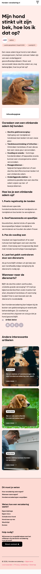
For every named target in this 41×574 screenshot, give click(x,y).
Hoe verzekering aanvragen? (12, 492)
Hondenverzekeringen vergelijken (14, 497)
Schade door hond (9, 517)
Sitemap (32, 565)
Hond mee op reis (8, 519)
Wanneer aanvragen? (10, 494)
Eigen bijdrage (7, 511)
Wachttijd (5, 522)
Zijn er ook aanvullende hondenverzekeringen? (15, 417)
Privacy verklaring (21, 565)
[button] (7, 325)
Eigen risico (6, 514)
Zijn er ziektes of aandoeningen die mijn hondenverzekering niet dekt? (20, 375)
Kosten (4, 525)
